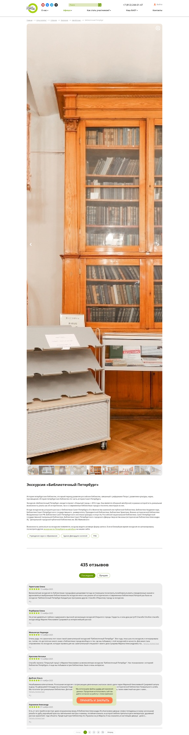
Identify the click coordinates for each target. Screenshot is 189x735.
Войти (159, 4)
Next (158, 244)
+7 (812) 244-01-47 (133, 4)
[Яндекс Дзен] (56, 5)
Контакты (157, 10)
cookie (98, 689)
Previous (31, 244)
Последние (87, 575)
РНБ (95, 536)
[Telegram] (51, 5)
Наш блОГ (131, 10)
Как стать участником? (98, 10)
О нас (44, 10)
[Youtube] (43, 5)
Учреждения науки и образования (43, 536)
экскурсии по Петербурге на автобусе (60, 529)
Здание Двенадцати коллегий (75, 536)
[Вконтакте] (47, 5)
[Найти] (99, 5)
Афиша (67, 10)
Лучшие (103, 575)
